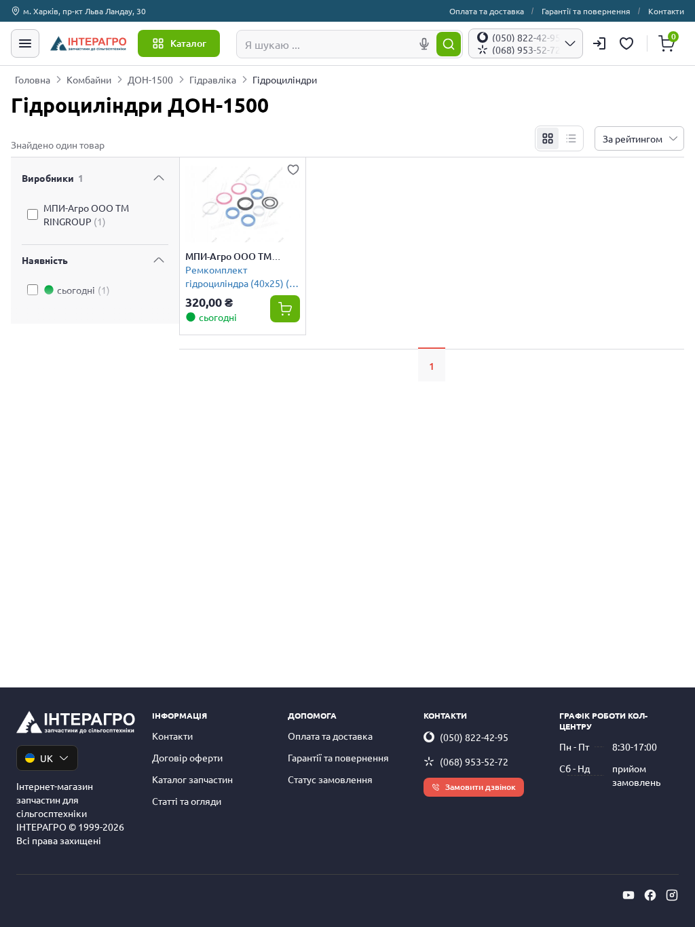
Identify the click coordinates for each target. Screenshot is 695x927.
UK (46, 758)
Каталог (188, 43)
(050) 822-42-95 (474, 737)
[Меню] (25, 43)
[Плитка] (548, 138)
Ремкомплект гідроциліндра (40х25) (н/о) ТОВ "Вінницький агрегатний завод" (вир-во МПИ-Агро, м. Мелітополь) (241, 275)
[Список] (571, 138)
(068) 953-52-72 (474, 761)
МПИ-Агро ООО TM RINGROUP (86, 214)
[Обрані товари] (628, 43)
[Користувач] (599, 43)
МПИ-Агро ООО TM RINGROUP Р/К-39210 (233, 256)
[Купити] (285, 308)
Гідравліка (212, 79)
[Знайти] (448, 44)
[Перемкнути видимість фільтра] (158, 177)
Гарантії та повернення (586, 10)
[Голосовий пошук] (424, 44)
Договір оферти (187, 757)
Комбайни (89, 79)
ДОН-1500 (150, 79)
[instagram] (672, 895)
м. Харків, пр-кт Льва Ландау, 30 (84, 10)
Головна (32, 79)
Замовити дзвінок (480, 787)
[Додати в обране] (293, 170)
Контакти (666, 10)
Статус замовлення (330, 779)
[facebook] (650, 895)
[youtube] (628, 895)
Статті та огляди (186, 801)
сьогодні (83, 290)
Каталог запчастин (192, 779)
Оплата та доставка (486, 10)
